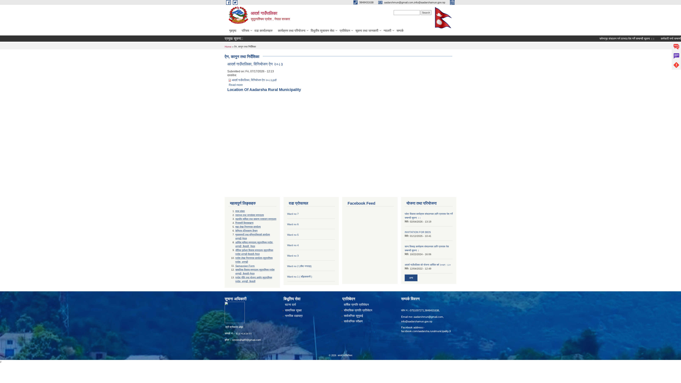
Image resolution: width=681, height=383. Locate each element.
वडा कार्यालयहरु (263, 30)
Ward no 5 (293, 234)
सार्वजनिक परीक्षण (353, 321)
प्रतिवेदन (345, 30)
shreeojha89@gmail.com (246, 339)
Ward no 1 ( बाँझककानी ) (299, 276)
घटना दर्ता (290, 304)
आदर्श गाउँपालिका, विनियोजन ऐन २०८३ (255, 64)
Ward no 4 (293, 245)
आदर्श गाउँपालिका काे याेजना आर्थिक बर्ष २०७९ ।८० (428, 264)
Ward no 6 (293, 224)
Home (228, 46)
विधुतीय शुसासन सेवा (322, 30)
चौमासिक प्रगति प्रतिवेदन (358, 310)
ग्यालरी (387, 30)
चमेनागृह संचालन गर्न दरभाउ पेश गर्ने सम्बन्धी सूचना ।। (614, 38)
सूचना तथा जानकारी (366, 30)
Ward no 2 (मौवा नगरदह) (299, 266)
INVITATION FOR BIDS (418, 232)
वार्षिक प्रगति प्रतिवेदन (356, 304)
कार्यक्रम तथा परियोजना (291, 30)
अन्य (411, 277)
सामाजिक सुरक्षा (293, 310)
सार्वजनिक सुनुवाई (353, 316)
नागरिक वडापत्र (294, 316)
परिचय (245, 30)
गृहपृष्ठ (232, 30)
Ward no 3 (293, 255)
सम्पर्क (400, 30)
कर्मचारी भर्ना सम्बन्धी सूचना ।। (664, 38)
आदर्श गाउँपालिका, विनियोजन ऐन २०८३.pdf (254, 80)
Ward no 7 (293, 213)
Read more (236, 84)
